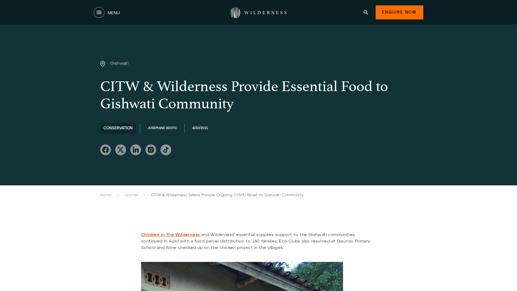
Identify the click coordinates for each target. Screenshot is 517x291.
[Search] (365, 12)
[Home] (258, 12)
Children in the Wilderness (171, 235)
